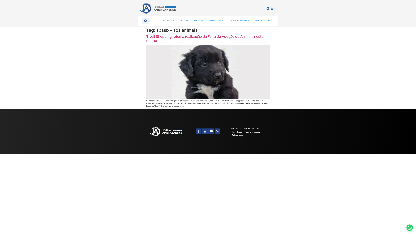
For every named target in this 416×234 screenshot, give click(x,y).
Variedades (215, 20)
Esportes (199, 20)
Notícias (167, 20)
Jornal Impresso (238, 20)
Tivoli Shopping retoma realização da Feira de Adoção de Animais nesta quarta (204, 38)
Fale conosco (262, 20)
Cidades (184, 20)
